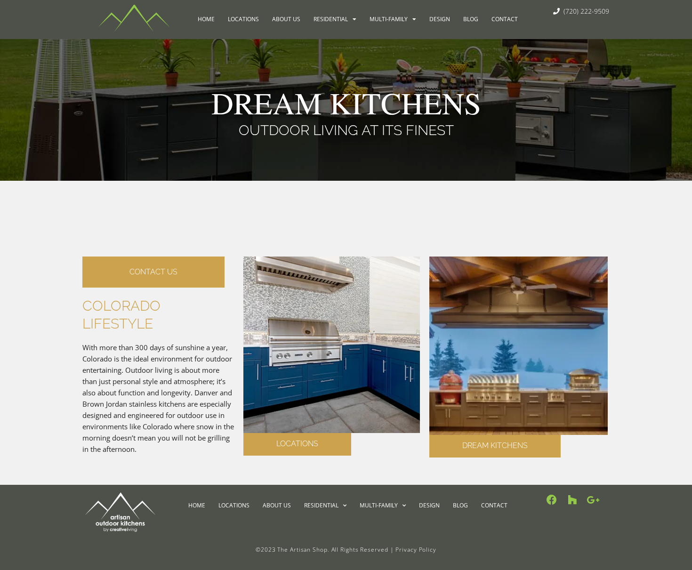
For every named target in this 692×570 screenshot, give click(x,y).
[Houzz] (572, 500)
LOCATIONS (243, 19)
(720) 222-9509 (584, 11)
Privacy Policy (415, 550)
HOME (206, 19)
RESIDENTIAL (331, 19)
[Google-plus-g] (593, 500)
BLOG (470, 19)
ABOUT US (286, 19)
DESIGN (439, 19)
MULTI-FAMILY (389, 19)
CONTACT (504, 19)
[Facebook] (551, 500)
